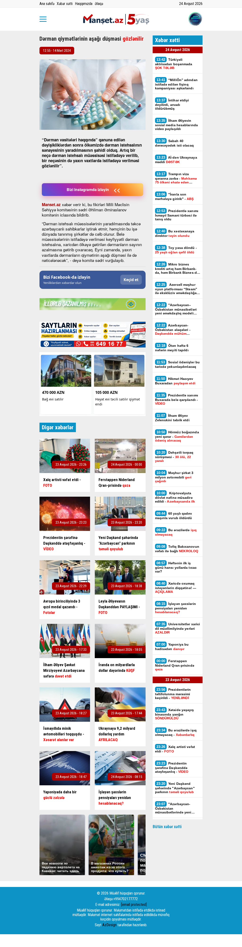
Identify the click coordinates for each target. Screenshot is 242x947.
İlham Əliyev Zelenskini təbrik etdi (172, 417)
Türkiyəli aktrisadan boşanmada (173, 63)
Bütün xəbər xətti (167, 826)
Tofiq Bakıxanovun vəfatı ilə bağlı (177, 548)
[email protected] (134, 904)
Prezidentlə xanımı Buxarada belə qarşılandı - (176, 399)
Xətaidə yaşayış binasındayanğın (174, 714)
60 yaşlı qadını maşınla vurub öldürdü (173, 515)
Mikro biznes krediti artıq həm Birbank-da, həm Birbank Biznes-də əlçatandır (177, 268)
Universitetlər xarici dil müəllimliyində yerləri (177, 628)
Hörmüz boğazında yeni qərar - (177, 436)
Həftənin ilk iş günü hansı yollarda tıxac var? (176, 567)
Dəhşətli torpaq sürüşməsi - (174, 456)
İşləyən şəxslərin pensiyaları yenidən (175, 608)
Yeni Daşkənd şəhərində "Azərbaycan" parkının (175, 788)
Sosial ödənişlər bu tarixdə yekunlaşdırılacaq (177, 364)
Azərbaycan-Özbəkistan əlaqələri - (172, 329)
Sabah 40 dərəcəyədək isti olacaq (174, 143)
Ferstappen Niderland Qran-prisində (174, 665)
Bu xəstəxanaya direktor (174, 233)
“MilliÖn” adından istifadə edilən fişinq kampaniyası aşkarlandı (176, 84)
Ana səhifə (46, 3)
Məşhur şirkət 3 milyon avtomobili (174, 477)
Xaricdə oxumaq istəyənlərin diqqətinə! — (175, 587)
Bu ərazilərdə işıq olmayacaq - (176, 732)
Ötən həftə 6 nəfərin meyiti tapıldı (172, 347)
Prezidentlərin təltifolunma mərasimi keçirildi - (173, 693)
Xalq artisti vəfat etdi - (175, 749)
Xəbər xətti (65, 3)
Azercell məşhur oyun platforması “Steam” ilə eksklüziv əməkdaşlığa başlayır (176, 288)
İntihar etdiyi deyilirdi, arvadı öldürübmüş (172, 104)
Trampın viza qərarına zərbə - (176, 178)
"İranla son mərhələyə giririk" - (174, 196)
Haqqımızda (83, 3)
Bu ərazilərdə (176, 532)
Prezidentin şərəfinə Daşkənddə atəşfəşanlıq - (172, 767)
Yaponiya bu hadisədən (172, 646)
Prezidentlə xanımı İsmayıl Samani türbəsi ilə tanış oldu (176, 215)
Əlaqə (99, 3)
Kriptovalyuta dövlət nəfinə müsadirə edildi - (175, 497)
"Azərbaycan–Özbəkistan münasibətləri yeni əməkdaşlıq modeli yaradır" (176, 309)
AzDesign (109, 925)
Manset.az (51, 204)
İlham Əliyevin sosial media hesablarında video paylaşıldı (176, 124)
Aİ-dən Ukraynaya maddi (176, 159)
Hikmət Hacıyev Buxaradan (175, 381)
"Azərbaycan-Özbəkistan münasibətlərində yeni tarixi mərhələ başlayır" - (175, 808)
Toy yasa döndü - (176, 250)
